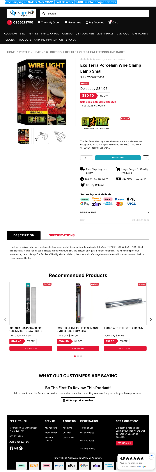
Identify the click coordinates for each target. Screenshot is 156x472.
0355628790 (23, 22)
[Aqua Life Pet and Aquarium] (21, 13)
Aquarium (10, 33)
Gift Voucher (85, 33)
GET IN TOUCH (124, 443)
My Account (51, 427)
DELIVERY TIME (88, 212)
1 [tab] (75, 356)
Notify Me (119, 157)
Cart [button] (114, 22)
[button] (146, 157)
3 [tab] (81, 356)
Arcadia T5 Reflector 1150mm (123, 328)
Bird (22, 33)
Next (151, 319)
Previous (5, 319)
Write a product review (79, 400)
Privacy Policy (87, 432)
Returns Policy (87, 440)
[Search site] (43, 13)
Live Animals (105, 33)
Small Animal (50, 33)
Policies (9, 39)
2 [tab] (78, 356)
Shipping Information (48, 39)
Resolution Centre (50, 439)
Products (24, 39)
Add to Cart (31, 348)
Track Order (51, 432)
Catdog (67, 33)
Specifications (62, 235)
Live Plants (140, 33)
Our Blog (67, 432)
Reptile (33, 33)
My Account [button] (96, 22)
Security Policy (87, 448)
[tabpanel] (30, 316)
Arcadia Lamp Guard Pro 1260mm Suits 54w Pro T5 (26, 329)
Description (23, 235)
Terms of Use (86, 427)
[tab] (24, 235)
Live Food (123, 33)
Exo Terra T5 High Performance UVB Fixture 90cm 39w (78, 329)
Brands (71, 39)
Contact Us (68, 437)
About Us (67, 427)
